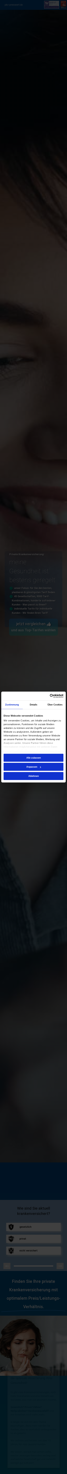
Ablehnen (33, 776)
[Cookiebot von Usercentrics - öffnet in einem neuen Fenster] (49, 696)
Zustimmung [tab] (12, 704)
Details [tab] (33, 704)
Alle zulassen (33, 757)
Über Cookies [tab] (55, 704)
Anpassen (31, 766)
